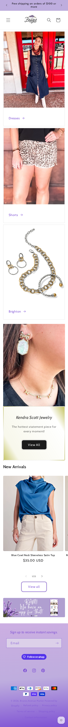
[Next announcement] (61, 5)
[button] (8, 20)
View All (34, 445)
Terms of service (26, 711)
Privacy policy (49, 705)
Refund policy (30, 705)
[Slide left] (25, 576)
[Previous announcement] (6, 5)
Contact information (36, 717)
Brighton (15, 311)
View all (34, 587)
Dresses (14, 118)
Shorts (13, 215)
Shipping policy (47, 711)
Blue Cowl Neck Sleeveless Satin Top (33, 555)
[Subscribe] (57, 643)
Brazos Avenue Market (32, 700)
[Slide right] (42, 576)
